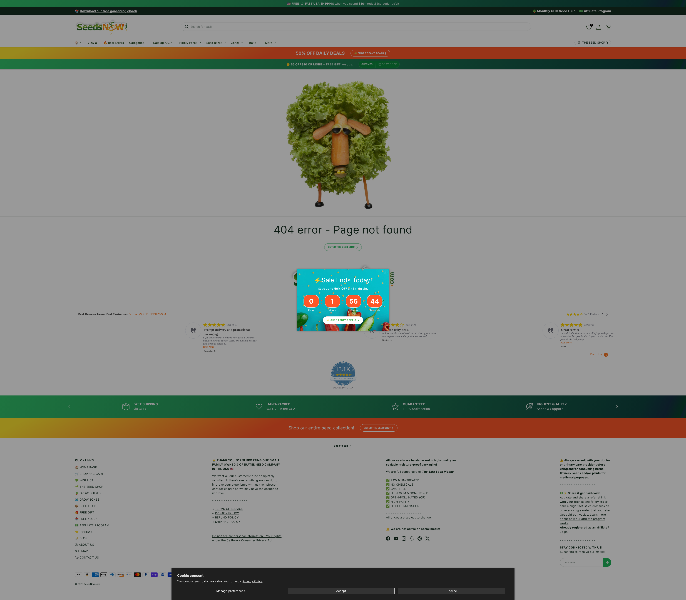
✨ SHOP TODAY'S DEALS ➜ (343, 320)
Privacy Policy (252, 581)
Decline (451, 591)
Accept (341, 591)
